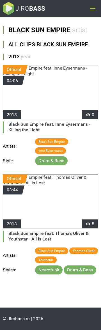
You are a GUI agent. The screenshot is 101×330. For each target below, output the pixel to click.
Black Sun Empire (51, 142)
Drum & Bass (51, 160)
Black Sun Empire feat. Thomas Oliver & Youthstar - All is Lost (48, 236)
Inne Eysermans (50, 151)
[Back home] (24, 8)
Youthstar (45, 260)
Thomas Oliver (84, 251)
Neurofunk (48, 269)
